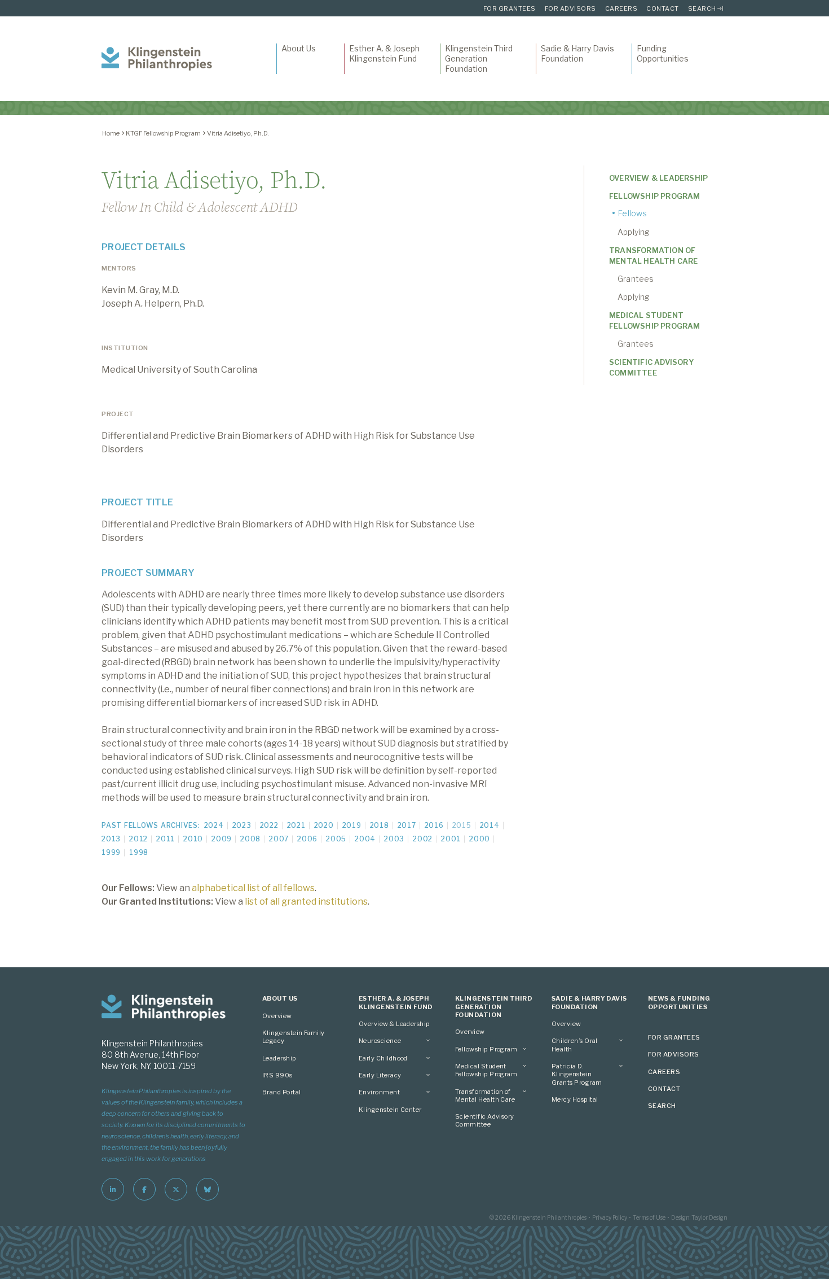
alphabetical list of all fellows (253, 888)
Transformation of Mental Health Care (653, 255)
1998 (138, 852)
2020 (324, 825)
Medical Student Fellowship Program (654, 320)
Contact (662, 8)
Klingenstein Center (390, 1110)
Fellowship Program (654, 195)
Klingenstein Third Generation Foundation (479, 58)
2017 (407, 825)
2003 (394, 839)
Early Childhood (383, 1058)
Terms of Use (649, 1217)
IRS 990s (277, 1075)
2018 (379, 825)
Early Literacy (380, 1075)
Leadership (279, 1058)
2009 (221, 839)
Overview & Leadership (658, 177)
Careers (621, 8)
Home (111, 133)
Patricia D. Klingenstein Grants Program (577, 1074)
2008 (250, 839)
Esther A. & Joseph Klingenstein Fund (384, 53)
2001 (451, 839)
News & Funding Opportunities (679, 1002)
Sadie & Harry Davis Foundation (577, 53)
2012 (138, 839)
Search (702, 8)
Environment (379, 1092)
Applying (634, 232)
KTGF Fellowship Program (163, 133)
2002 (423, 839)
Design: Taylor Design (699, 1217)
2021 (296, 825)
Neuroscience (380, 1041)
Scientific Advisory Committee (651, 367)
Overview (277, 1016)
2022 (269, 825)
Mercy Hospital (575, 1099)
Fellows (632, 213)
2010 (193, 839)
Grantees (636, 278)
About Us (298, 48)
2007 (279, 839)
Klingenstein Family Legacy (293, 1037)
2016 (434, 825)
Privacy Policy (609, 1217)
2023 (242, 825)
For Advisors (570, 8)
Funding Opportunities (663, 53)
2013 (111, 839)
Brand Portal (281, 1092)
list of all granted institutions (306, 901)
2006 (307, 839)
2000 (479, 839)
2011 (165, 839)
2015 (461, 825)
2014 (490, 825)
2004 (365, 839)
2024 (214, 825)
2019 (351, 825)
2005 (336, 839)
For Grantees (509, 8)
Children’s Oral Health (575, 1045)
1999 (111, 852)
